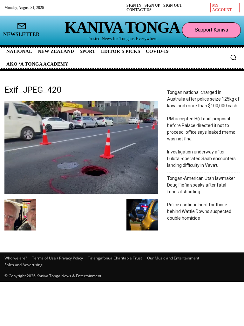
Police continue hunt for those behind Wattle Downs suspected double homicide (199, 211)
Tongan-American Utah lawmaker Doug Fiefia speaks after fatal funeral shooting (201, 185)
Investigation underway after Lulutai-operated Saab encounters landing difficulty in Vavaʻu (201, 158)
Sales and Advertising (23, 264)
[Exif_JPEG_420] (81, 192)
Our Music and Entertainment (173, 258)
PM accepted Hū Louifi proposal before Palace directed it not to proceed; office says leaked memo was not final (201, 128)
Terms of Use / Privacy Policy (57, 258)
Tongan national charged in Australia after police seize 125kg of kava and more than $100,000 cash (203, 99)
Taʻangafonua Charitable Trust (115, 258)
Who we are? (15, 258)
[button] (233, 57)
